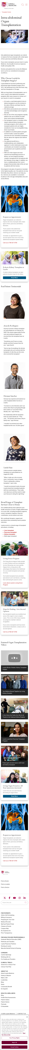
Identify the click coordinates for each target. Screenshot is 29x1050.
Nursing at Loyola (6, 946)
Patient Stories (5, 1002)
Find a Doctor (5, 881)
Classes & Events (6, 926)
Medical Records (6, 921)
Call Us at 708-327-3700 (10, 632)
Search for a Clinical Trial (8, 964)
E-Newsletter (4, 1006)
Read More (14, 277)
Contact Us (21, 1013)
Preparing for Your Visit (7, 919)
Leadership (4, 980)
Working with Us (5, 957)
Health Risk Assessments (8, 997)
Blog (2, 982)
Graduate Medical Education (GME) (11, 939)
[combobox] (14, 902)
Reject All (14, 1042)
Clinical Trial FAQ (6, 966)
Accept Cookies (14, 1047)
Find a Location (5, 884)
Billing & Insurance (6, 917)
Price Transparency (6, 933)
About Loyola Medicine (7, 973)
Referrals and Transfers (7, 941)
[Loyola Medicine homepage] (9, 8)
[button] (26, 4)
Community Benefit (6, 986)
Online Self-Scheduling (7, 915)
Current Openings (6, 954)
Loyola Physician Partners (8, 944)
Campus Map (5, 928)
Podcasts (3, 1004)
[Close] (27, 1017)
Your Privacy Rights (14, 1038)
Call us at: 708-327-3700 (10, 242)
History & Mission (6, 975)
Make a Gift (4, 977)
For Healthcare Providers (8, 959)
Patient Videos (5, 999)
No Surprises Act (6, 930)
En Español (4, 988)
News (2, 984)
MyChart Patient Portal (7, 924)
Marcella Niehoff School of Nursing (11, 948)
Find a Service (5, 887)
